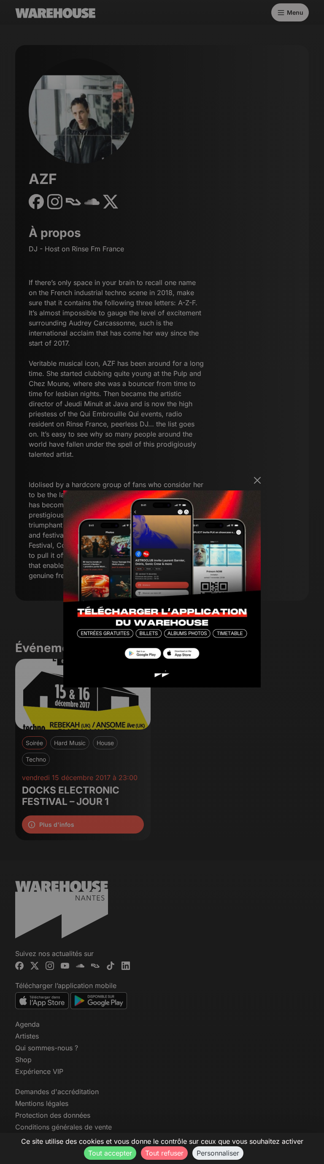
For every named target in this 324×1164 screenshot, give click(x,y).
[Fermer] (257, 480)
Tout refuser (164, 1153)
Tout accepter (110, 1153)
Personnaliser (218, 1153)
